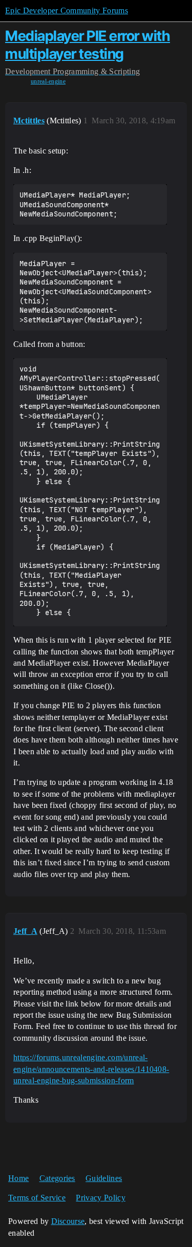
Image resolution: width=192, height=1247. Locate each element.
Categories (57, 1178)
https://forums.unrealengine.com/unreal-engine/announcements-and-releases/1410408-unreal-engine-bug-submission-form (91, 1069)
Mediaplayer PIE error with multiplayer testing (87, 44)
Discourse (68, 1221)
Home (18, 1178)
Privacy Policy (100, 1197)
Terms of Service (37, 1197)
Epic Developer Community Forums (66, 10)
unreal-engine (48, 81)
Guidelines (104, 1178)
